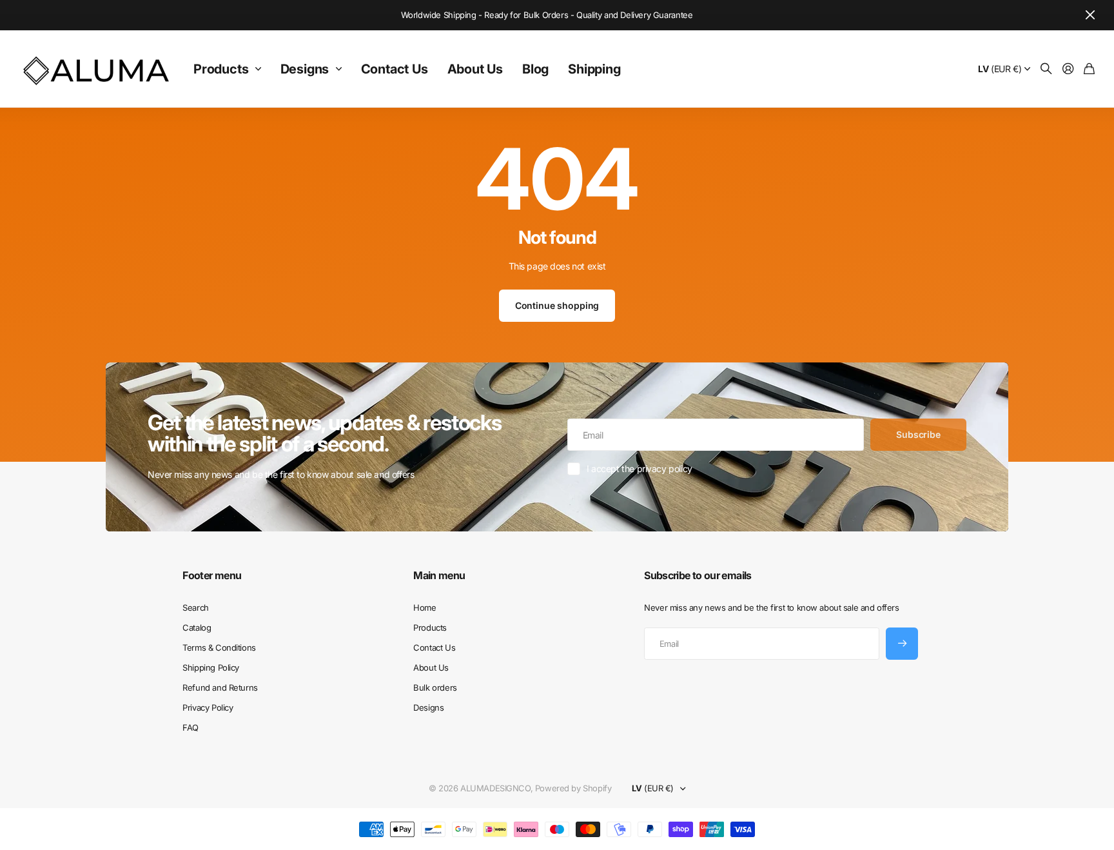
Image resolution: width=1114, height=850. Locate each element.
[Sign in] (1068, 69)
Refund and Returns (219, 687)
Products (220, 69)
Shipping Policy (210, 667)
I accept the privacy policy (639, 468)
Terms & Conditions (218, 647)
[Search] (1046, 69)
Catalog (196, 627)
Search (195, 607)
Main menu (439, 575)
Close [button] (1090, 15)
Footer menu (211, 575)
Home (424, 607)
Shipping (594, 69)
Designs (304, 69)
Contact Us (394, 69)
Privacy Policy (207, 707)
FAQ (190, 727)
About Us (475, 69)
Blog (535, 69)
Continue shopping (557, 305)
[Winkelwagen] (1089, 69)
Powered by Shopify (573, 788)
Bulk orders (434, 687)
